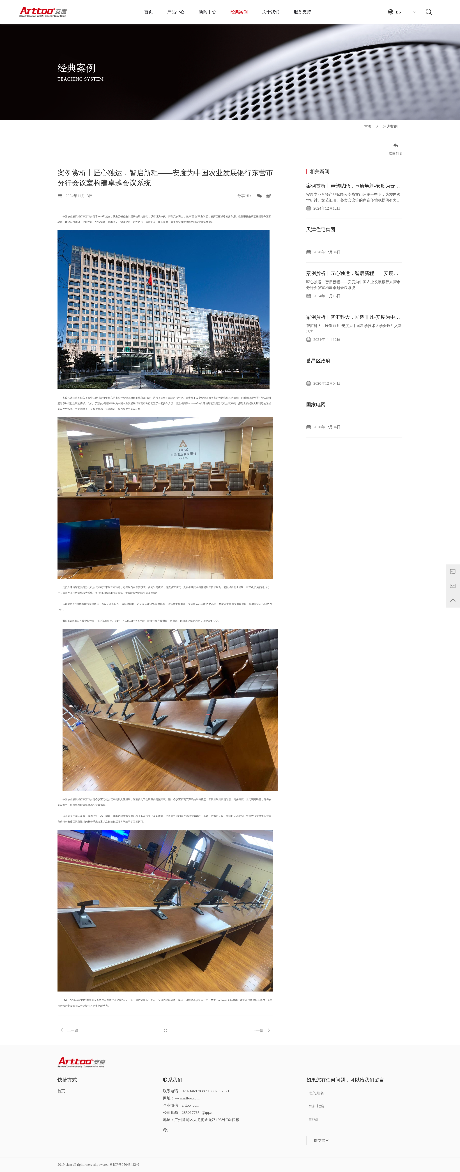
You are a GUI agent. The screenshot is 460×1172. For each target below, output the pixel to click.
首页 (148, 12)
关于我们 (270, 12)
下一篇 (258, 1030)
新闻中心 (207, 12)
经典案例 (239, 12)
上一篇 (72, 1030)
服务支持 (302, 12)
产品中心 (176, 12)
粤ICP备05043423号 (124, 1164)
